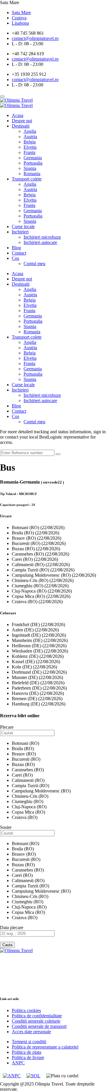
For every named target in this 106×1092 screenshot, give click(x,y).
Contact (19, 252)
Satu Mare (21, 12)
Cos (15, 258)
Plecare (7, 727)
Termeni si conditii (29, 1041)
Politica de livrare (28, 1057)
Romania (32, 173)
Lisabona (20, 23)
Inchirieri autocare (40, 242)
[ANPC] (12, 1075)
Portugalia (33, 162)
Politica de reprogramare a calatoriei (45, 1046)
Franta (29, 152)
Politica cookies (26, 1010)
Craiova (19, 17)
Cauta (7, 945)
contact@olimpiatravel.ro (26, 981)
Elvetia (30, 147)
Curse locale (23, 226)
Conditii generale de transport (39, 1026)
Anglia (30, 131)
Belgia (30, 141)
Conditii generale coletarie (36, 1021)
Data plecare (11, 927)
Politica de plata (26, 1052)
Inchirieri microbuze (42, 237)
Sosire (5, 827)
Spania (30, 168)
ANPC (18, 1062)
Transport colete (27, 178)
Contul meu (34, 263)
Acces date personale (31, 1031)
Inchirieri (20, 231)
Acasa (17, 115)
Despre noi (22, 120)
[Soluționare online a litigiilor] (33, 1075)
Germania (33, 157)
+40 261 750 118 (17, 986)
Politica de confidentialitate (37, 1015)
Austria (30, 136)
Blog (16, 247)
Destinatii (20, 125)
